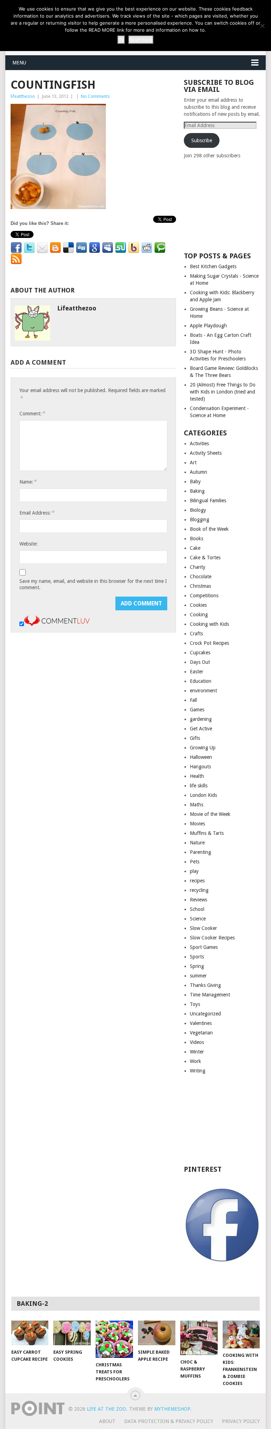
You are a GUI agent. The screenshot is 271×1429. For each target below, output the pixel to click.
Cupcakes (200, 652)
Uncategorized (205, 1013)
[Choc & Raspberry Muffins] (199, 1338)
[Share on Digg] (81, 247)
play (194, 871)
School (197, 909)
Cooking (199, 614)
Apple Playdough (208, 325)
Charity (197, 567)
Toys (195, 1004)
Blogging (199, 519)
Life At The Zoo (106, 1409)
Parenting (200, 852)
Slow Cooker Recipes (212, 937)
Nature (197, 842)
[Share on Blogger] (55, 247)
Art (193, 462)
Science (198, 918)
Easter (196, 671)
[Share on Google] (94, 247)
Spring (197, 966)
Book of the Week (209, 529)
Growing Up (203, 747)
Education (200, 681)
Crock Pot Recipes (209, 643)
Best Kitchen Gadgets (213, 266)
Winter (197, 1052)
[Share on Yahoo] (133, 247)
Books (196, 538)
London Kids (203, 795)
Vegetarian (201, 1032)
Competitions (204, 595)
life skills (198, 785)
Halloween (201, 757)
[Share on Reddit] (146, 247)
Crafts (196, 633)
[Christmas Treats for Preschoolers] (114, 1339)
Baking (197, 491)
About (107, 1421)
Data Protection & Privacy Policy (168, 1421)
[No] (262, 25)
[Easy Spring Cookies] (72, 1333)
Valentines (201, 1023)
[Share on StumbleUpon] (120, 247)
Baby (195, 481)
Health (197, 776)
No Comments (95, 96)
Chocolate (200, 576)
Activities (199, 443)
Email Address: (36, 512)
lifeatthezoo (23, 96)
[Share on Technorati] (159, 247)
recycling (199, 890)
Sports (197, 956)
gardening (201, 719)
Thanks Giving (205, 985)
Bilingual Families (208, 500)
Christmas (200, 586)
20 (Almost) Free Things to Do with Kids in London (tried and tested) (222, 392)
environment (203, 690)
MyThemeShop (172, 1409)
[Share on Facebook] (16, 247)
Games (197, 709)
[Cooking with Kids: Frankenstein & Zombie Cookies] (241, 1334)
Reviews (198, 899)
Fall (193, 700)
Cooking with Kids (209, 624)
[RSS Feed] (16, 259)
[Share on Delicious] (68, 247)
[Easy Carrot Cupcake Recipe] (30, 1333)
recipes (197, 880)
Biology (198, 510)
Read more (141, 40)
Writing (197, 1071)
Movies (197, 823)
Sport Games (204, 947)
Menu (19, 62)
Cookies (198, 605)
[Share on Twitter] (29, 247)
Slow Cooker (203, 928)
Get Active (201, 728)
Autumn (198, 472)
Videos (197, 1042)
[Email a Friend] (42, 247)
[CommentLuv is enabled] (57, 624)
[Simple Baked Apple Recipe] (156, 1333)
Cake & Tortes (205, 557)
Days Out (200, 662)
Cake (195, 548)
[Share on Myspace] (107, 247)
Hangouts (200, 766)
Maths (196, 804)
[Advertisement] (227, 205)
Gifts (195, 738)
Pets (194, 861)
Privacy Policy (241, 1421)
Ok (121, 40)
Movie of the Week (210, 814)
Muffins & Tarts (207, 833)
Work (195, 1061)
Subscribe (201, 140)
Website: (28, 544)
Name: (27, 481)
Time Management (210, 994)
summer (198, 975)
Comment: (32, 413)
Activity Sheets (206, 453)
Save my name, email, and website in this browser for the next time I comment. (93, 584)
